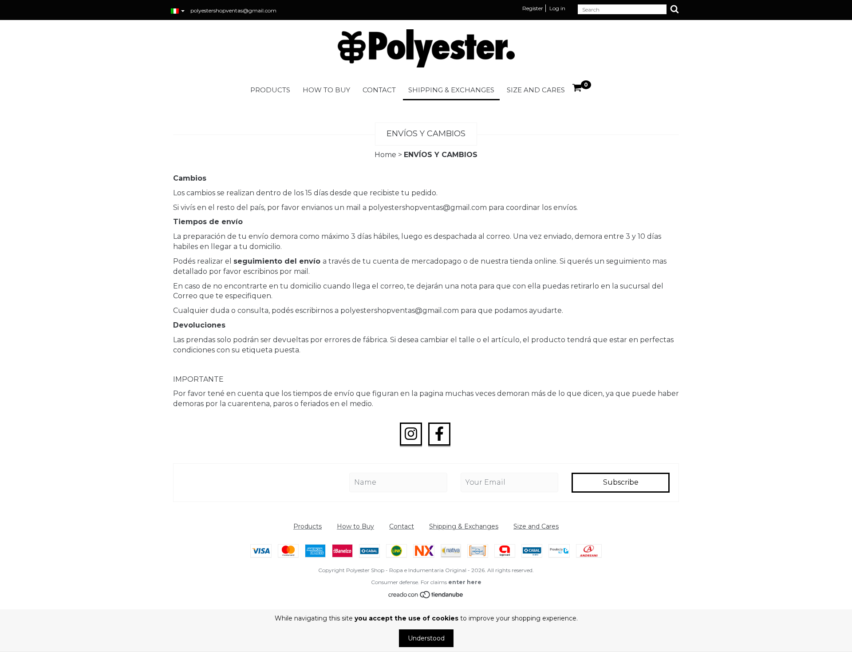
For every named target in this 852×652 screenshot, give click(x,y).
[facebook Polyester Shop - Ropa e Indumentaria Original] (439, 434)
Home (385, 154)
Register (532, 8)
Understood (426, 638)
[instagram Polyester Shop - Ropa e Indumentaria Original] (411, 434)
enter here (464, 582)
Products (270, 90)
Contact (379, 90)
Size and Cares (536, 90)
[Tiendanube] (426, 597)
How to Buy (326, 90)
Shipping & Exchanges (451, 90)
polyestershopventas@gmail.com (233, 10)
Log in (557, 8)
